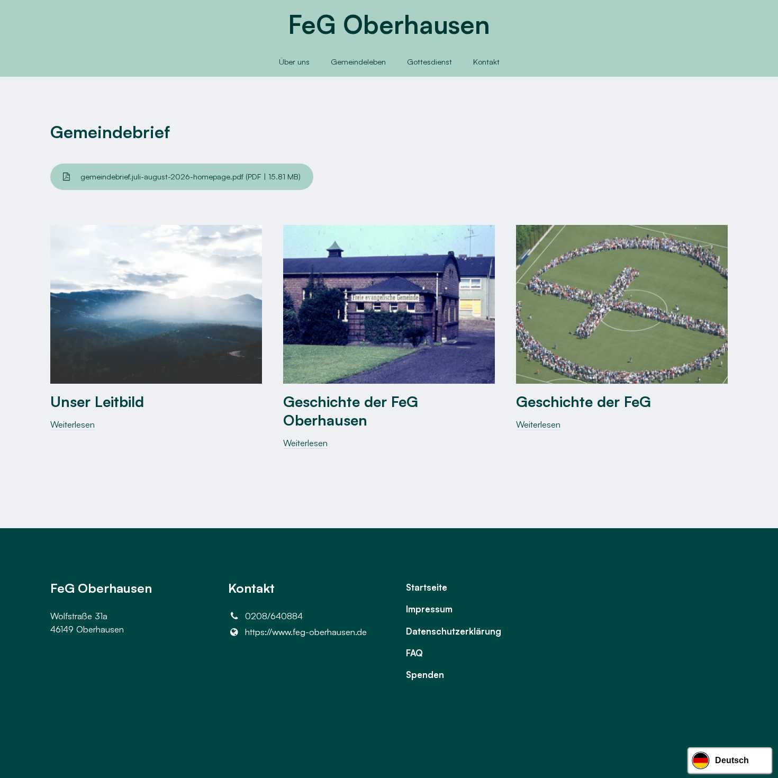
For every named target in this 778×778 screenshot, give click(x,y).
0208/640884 (274, 615)
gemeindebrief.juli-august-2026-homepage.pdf (189, 176)
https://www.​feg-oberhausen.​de (306, 631)
